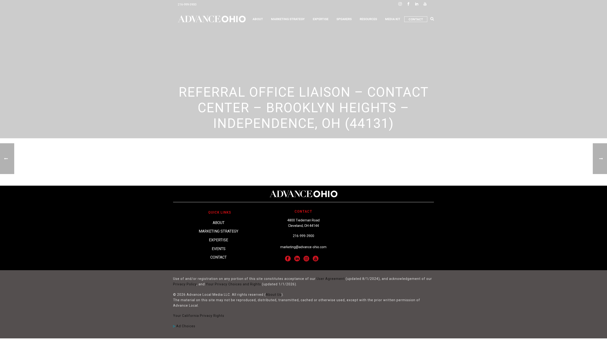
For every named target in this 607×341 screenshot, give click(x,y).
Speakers (344, 19)
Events (218, 249)
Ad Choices (185, 326)
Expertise (320, 19)
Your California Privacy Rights (198, 316)
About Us (273, 294)
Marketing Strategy (288, 19)
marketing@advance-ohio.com (303, 247)
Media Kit (392, 19)
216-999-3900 (187, 4)
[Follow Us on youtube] (315, 259)
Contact (416, 19)
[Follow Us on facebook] (288, 259)
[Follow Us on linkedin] (297, 259)
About (258, 19)
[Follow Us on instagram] (306, 259)
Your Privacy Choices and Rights (233, 284)
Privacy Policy (185, 284)
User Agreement (331, 279)
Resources (368, 19)
